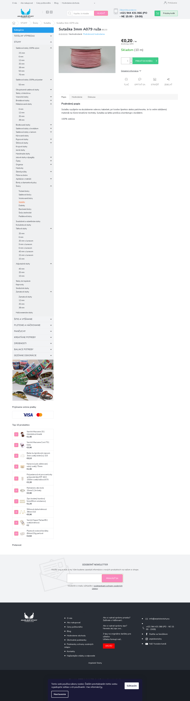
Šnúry (18, 186)
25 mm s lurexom (26, 241)
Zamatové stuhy (22, 292)
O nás (14, 3)
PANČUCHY (20, 331)
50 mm (21, 71)
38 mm (21, 67)
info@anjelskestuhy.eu (159, 618)
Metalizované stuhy (24, 104)
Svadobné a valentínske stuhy (28, 221)
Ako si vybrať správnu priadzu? (116, 617)
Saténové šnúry (25, 194)
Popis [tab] (63, 97)
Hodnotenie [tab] (77, 97)
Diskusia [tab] (91, 97)
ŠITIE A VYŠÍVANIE (23, 319)
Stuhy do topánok (23, 281)
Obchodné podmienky (76, 640)
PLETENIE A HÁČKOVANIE (27, 325)
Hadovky (19, 168)
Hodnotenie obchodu (70, 3)
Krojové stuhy (21, 146)
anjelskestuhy (155, 639)
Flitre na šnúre (21, 175)
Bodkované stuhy (23, 125)
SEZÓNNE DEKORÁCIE (25, 355)
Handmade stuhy (23, 154)
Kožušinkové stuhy (23, 225)
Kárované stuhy (22, 136)
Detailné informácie (130, 71)
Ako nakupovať (27, 3)
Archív (108, 646)
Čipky (18, 161)
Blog (56, 3)
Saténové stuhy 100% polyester (29, 80)
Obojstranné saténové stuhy (27, 90)
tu (101, 687)
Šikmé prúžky (21, 172)
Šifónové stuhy (22, 143)
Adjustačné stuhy (23, 264)
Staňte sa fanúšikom (158, 634)
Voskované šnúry (26, 198)
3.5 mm (22, 53)
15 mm (21, 259)
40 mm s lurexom (26, 251)
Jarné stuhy (20, 150)
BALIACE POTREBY (23, 349)
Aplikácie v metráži (23, 179)
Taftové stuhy (21, 228)
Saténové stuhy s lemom (26, 132)
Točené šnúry (24, 191)
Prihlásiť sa (112, 578)
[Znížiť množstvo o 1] (131, 62)
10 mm (21, 276)
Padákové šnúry (25, 216)
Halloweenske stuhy (24, 312)
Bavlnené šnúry (25, 209)
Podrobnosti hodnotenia (94, 34)
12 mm (21, 60)
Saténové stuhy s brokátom (27, 128)
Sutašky (22, 202)
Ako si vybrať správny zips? (115, 625)
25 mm (21, 64)
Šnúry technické (25, 212)
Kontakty (71, 651)
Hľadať (101, 13)
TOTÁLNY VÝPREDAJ (24, 35)
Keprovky (20, 284)
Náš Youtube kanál (157, 643)
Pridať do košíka (144, 61)
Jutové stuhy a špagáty (25, 157)
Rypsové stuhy (22, 139)
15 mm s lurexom (26, 255)
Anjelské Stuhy (95, 663)
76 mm (21, 74)
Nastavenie (60, 694)
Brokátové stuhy (22, 100)
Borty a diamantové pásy (26, 182)
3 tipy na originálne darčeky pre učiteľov (117, 635)
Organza (19, 164)
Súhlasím (132, 685)
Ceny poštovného (43, 3)
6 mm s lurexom (25, 248)
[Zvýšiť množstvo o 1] (131, 59)
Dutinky (22, 205)
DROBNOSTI (20, 343)
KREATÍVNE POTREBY (25, 337)
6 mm (21, 56)
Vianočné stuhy (22, 97)
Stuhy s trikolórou (23, 93)
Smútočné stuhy (22, 288)
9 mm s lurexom (25, 244)
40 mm (21, 269)
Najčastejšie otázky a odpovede (81, 655)
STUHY (17, 42)
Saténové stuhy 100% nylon (27, 48)
